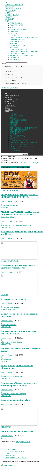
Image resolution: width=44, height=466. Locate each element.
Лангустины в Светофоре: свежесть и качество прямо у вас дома (19, 384)
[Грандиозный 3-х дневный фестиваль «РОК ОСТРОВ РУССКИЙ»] (19, 188)
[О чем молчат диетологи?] (19, 293)
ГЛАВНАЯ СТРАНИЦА (28, 163)
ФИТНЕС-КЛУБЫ (17, 41)
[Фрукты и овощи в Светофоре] (13, 394)
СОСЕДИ (13, 33)
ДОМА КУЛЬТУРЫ (17, 45)
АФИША (13, 43)
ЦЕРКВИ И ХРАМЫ (18, 53)
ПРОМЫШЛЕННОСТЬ (19, 39)
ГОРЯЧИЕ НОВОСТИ (14, 5)
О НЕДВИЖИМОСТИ (19, 49)
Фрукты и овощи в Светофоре (16, 400)
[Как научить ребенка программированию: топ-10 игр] (16, 225)
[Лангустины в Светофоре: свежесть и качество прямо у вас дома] (11, 376)
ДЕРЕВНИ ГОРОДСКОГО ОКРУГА (24, 51)
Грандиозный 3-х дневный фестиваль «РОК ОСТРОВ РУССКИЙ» (19, 195)
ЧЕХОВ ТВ (14, 58)
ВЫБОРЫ (14, 31)
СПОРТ (8, 17)
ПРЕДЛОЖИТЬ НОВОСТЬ (16, 83)
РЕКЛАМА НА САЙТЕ (14, 77)
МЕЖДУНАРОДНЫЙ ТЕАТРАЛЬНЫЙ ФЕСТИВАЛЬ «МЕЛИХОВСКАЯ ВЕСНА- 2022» (20, 214)
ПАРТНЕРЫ (10, 71)
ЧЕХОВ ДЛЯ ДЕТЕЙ (18, 29)
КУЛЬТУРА (9, 19)
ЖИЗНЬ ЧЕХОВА (12, 15)
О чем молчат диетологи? (13, 299)
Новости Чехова (7, 201)
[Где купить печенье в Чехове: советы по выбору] (11, 342)
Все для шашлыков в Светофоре (17, 431)
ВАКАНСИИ (15, 60)
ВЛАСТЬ (8, 13)
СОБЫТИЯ (9, 7)
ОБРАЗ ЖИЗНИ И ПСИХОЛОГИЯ (23, 37)
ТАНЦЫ (13, 27)
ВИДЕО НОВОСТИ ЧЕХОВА (22, 55)
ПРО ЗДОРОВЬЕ (16, 25)
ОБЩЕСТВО (10, 11)
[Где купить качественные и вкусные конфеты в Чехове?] (8, 325)
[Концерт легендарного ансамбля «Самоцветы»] (6, 359)
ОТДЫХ (13, 35)
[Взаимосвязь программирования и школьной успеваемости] (19, 259)
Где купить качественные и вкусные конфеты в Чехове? (18, 332)
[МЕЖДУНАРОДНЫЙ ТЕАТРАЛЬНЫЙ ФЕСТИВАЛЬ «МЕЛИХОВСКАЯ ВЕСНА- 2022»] (9, 205)
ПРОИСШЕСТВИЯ (13, 9)
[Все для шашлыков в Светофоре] (19, 425)
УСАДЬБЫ (14, 47)
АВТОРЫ (9, 74)
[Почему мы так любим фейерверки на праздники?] (10, 307)
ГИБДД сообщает (16, 23)
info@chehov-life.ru (23, 442)
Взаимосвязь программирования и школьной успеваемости (18, 266)
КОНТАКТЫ (10, 80)
